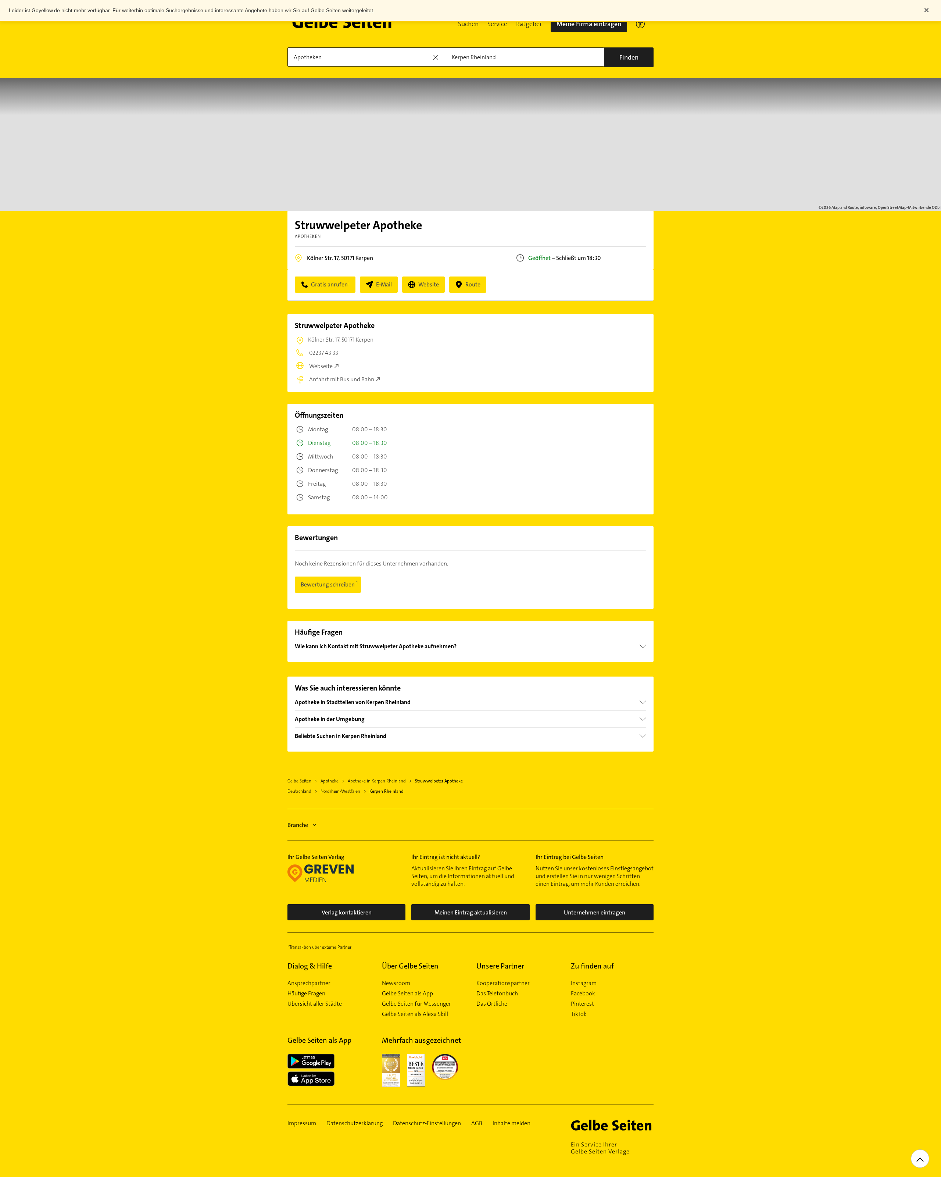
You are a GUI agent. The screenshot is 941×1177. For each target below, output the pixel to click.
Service (497, 23)
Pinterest (582, 1003)
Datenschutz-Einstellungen (427, 1123)
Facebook (583, 993)
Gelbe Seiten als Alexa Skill (415, 1014)
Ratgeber (529, 23)
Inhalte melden (511, 1123)
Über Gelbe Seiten (410, 966)
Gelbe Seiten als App (407, 993)
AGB (476, 1123)
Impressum (301, 1123)
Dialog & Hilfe (309, 966)
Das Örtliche (491, 1003)
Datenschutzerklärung (354, 1123)
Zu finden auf (592, 966)
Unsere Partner (500, 966)
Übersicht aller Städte (314, 1003)
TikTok (579, 1014)
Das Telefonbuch (497, 993)
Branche (297, 825)
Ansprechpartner (308, 983)
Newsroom (396, 983)
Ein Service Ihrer (600, 1148)
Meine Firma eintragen (589, 23)
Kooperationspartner (503, 983)
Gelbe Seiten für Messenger (416, 1003)
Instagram (584, 983)
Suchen (468, 23)
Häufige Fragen (306, 993)
